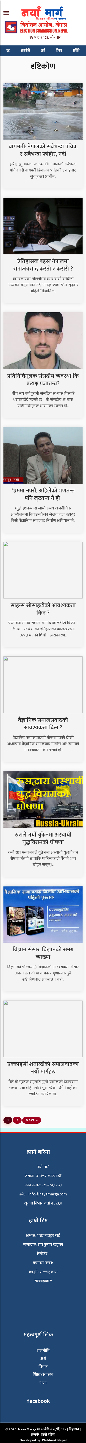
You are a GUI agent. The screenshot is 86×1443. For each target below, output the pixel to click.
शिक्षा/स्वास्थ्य (43, 1374)
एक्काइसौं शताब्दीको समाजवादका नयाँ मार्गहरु (43, 1068)
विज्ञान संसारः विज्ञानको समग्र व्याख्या (43, 953)
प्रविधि (76, 50)
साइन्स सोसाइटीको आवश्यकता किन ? (43, 609)
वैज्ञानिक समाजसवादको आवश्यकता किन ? (43, 723)
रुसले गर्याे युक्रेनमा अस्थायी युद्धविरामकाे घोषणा (43, 838)
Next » (32, 1120)
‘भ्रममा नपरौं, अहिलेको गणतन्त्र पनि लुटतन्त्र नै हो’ (43, 494)
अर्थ (43, 50)
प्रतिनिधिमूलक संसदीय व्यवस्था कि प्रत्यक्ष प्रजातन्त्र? (43, 379)
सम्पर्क (35, 1435)
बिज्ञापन (74, 1429)
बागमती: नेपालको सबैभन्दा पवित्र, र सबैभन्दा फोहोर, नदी (43, 150)
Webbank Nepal (54, 1440)
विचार (59, 50)
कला (43, 1382)
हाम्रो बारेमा (48, 1435)
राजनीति (25, 50)
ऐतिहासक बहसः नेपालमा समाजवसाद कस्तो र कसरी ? (43, 265)
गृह (8, 50)
